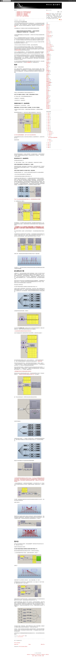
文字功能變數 (48, 82)
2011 (48, 142)
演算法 (47, 87)
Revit (47, 38)
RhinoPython (48, 47)
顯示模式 (47, 106)
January (50, 140)
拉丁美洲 (39, 655)
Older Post (43, 644)
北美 (33, 655)
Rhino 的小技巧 (53, 4)
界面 (47, 94)
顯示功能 (47, 105)
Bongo (47, 27)
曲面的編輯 (48, 85)
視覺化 (47, 97)
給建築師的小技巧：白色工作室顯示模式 (24, 12)
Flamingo (33, 654)
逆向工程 (47, 101)
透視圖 (47, 102)
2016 (48, 125)
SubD (47, 51)
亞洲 (43, 655)
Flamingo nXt (48, 31)
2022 (48, 117)
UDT (47, 52)
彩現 (47, 77)
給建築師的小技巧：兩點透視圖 (22, 13)
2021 (48, 119)
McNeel (47, 13)
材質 (47, 86)
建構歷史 (47, 74)
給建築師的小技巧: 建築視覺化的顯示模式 (24, 11)
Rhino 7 (47, 42)
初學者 (47, 63)
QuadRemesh (48, 36)
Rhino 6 (47, 40)
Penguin (39, 654)
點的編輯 (47, 108)
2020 (48, 120)
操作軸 (47, 78)
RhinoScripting (48, 48)
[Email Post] (26, 635)
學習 (47, 67)
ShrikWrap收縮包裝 (49, 50)
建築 (47, 75)
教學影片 (47, 79)
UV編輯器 (48, 54)
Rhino (47, 39)
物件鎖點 (47, 90)
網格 (47, 98)
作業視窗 (47, 59)
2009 (48, 145)
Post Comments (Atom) (23, 646)
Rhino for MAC (48, 44)
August (50, 134)
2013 (48, 128)
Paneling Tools (48, 35)
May (49, 139)
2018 (48, 122)
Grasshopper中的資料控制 (52, 137)
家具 (47, 69)
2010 (48, 144)
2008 (48, 147)
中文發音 (47, 58)
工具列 (47, 73)
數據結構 (47, 81)
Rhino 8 (47, 43)
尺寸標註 (47, 71)
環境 (47, 93)
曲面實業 (47, 83)
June (49, 136)
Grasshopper (20, 636)
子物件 (47, 66)
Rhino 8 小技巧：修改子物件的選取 (23, 16)
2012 (48, 130)
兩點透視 (47, 62)
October (50, 131)
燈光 (47, 89)
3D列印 (47, 24)
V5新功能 (48, 55)
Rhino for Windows (49, 46)
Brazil (47, 28)
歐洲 (36, 655)
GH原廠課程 (29, 62)
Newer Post (16, 644)
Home (30, 644)
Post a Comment (17, 642)
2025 (48, 113)
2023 (48, 116)
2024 (48, 114)
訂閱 (61, 19)
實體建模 (47, 70)
